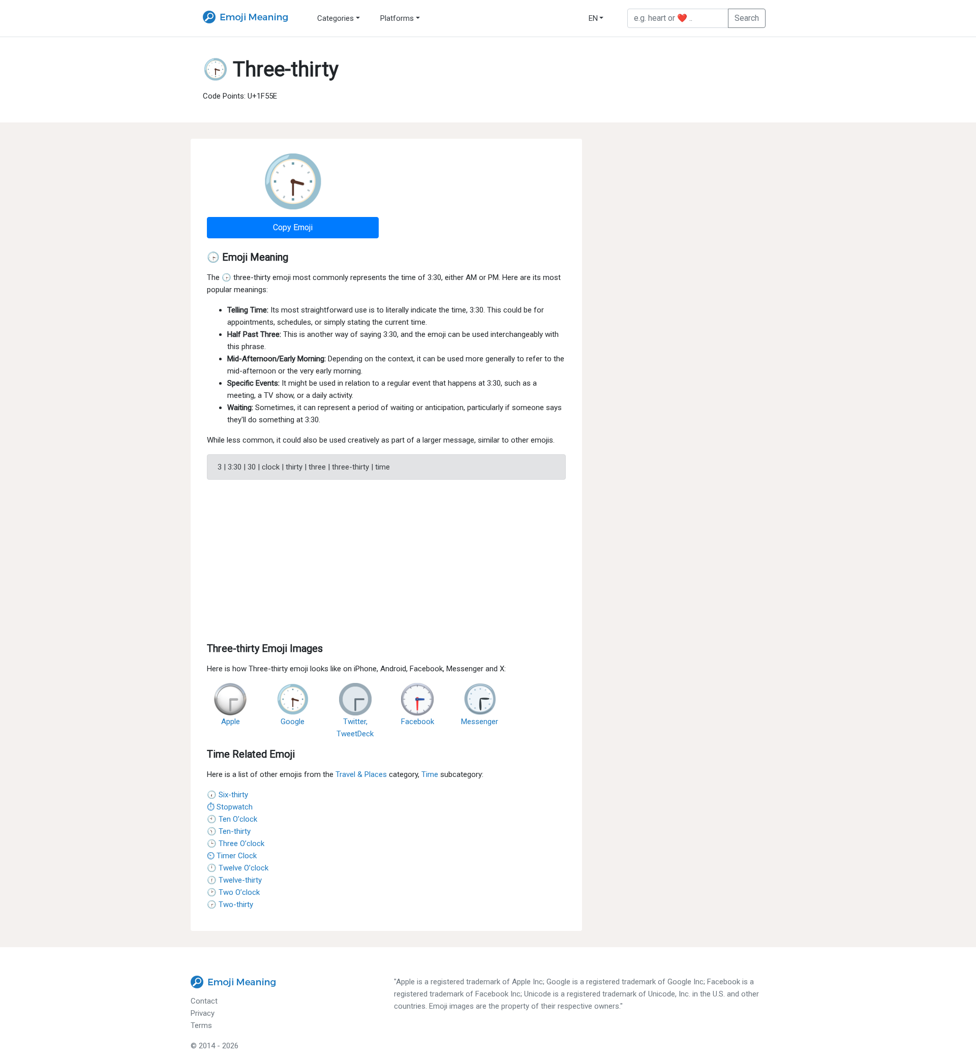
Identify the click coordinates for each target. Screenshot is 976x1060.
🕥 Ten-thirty (229, 831)
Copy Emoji (293, 227)
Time (429, 774)
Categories (335, 18)
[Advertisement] (386, 559)
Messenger (479, 721)
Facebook (417, 721)
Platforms (397, 18)
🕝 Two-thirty (230, 904)
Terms (201, 1025)
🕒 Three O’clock (235, 843)
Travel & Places (361, 774)
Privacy (203, 1013)
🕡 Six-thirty (227, 794)
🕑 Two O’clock (233, 892)
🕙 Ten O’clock (232, 819)
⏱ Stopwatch (230, 807)
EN (593, 18)
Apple (230, 721)
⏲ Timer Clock (232, 855)
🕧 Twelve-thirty (234, 880)
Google (292, 721)
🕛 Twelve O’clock (237, 867)
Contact (204, 1001)
